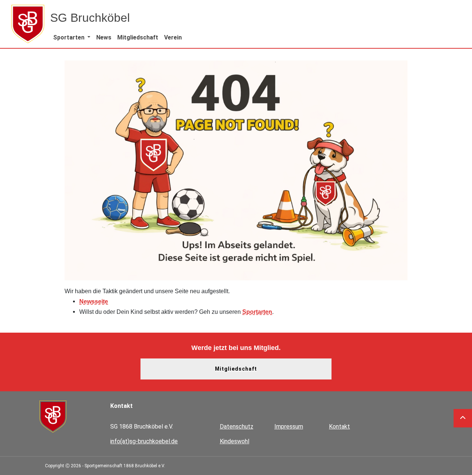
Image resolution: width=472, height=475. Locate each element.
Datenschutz (236, 426)
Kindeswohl (234, 441)
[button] (71, 37)
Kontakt (339, 426)
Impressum (288, 426)
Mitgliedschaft (236, 369)
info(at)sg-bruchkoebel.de (144, 441)
